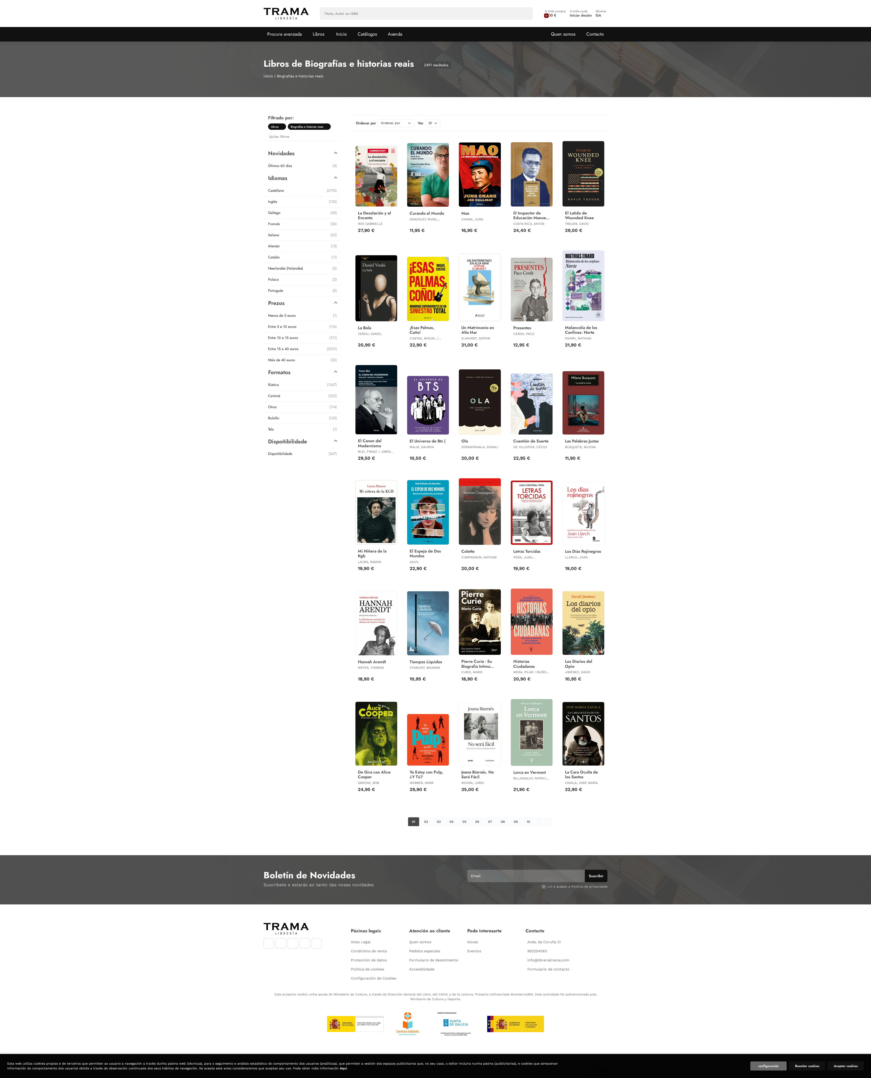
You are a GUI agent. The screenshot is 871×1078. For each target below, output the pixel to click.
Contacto (595, 34)
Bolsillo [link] (302, 418)
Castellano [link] (302, 190)
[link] (282, 126)
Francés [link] (302, 223)
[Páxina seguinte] (539, 821)
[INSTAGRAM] (281, 943)
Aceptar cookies (846, 1066)
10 (528, 821)
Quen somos (563, 34)
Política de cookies (367, 969)
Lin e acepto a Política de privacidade (577, 886)
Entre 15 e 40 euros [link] (302, 348)
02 (426, 821)
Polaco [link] (302, 279)
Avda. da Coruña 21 (544, 942)
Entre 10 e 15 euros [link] (302, 337)
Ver (420, 123)
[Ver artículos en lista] (599, 123)
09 (516, 821)
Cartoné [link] (302, 395)
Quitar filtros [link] (279, 136)
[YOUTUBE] (293, 943)
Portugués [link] (302, 290)
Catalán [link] (302, 257)
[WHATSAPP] (305, 943)
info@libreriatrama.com (548, 960)
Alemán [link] (302, 246)
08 (503, 821)
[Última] (548, 821)
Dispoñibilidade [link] (302, 453)
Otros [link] (302, 407)
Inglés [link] (302, 201)
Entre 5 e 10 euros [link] (302, 326)
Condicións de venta (369, 951)
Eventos (474, 951)
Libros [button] (318, 34)
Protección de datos (369, 960)
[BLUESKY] (317, 943)
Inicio (268, 76)
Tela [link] (302, 429)
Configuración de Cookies (373, 978)
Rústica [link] (302, 384)
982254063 (537, 951)
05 (464, 821)
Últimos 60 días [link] (302, 165)
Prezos (276, 303)
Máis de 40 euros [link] (302, 360)
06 (477, 821)
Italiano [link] (302, 235)
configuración (768, 1066)
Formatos (279, 372)
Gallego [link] (302, 212)
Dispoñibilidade (287, 441)
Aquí (343, 1068)
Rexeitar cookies (807, 1066)
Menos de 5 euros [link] (302, 315)
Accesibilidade (421, 969)
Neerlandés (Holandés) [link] (302, 268)
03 (439, 821)
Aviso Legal (361, 942)
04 (452, 821)
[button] (555, 13)
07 (490, 821)
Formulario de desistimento (433, 960)
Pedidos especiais (424, 951)
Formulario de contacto (548, 969)
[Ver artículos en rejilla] (593, 123)
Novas (472, 942)
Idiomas (277, 178)
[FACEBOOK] (269, 943)
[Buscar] (525, 13)
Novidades (281, 153)
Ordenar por (366, 123)
